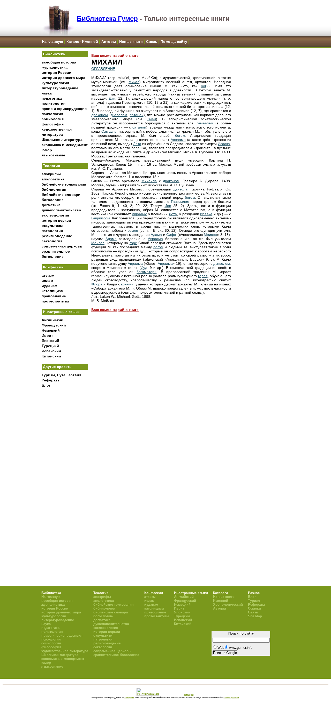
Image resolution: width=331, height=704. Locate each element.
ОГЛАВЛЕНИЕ (103, 69)
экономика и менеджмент (65, 145)
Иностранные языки (61, 312)
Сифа (171, 235)
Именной (220, 601)
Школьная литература (62, 140)
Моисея (210, 235)
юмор (47, 150)
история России (56, 72)
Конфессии (53, 267)
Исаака (224, 144)
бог (203, 86)
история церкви (56, 220)
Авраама (178, 140)
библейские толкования (64, 184)
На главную (52, 41)
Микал (134, 82)
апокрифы (51, 174)
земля (133, 230)
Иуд (144, 268)
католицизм (52, 291)
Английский (52, 320)
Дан (112, 98)
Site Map (255, 616)
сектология (52, 241)
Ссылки (254, 608)
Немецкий (51, 330)
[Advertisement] (65, 475)
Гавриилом (180, 201)
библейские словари (61, 195)
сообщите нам (231, 697)
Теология (51, 166)
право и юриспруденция (64, 109)
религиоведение (57, 236)
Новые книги (131, 41)
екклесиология (55, 215)
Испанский (51, 351)
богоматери (146, 272)
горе (133, 243)
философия (53, 124)
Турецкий (50, 346)
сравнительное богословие (116, 655)
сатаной (137, 115)
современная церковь (62, 246)
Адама (156, 235)
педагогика (52, 98)
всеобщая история (59, 62)
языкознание (53, 155)
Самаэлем (204, 123)
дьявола (180, 189)
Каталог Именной (82, 41)
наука (47, 93)
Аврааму (139, 214)
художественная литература (64, 651)
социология (53, 119)
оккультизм (52, 225)
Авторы (108, 41)
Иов (167, 206)
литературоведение (60, 88)
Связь (151, 41)
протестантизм (55, 301)
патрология (52, 231)
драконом (99, 115)
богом (180, 135)
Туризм (254, 601)
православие (54, 296)
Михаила (149, 181)
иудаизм (49, 286)
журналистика (54, 67)
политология (53, 103)
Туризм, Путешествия (61, 375)
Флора (96, 284)
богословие (53, 200)
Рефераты (51, 380)
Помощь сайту (174, 41)
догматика (51, 205)
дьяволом (119, 115)
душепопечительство (61, 210)
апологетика (53, 179)
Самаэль (108, 131)
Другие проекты (57, 367)
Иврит (47, 335)
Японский (50, 341)
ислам (47, 280)
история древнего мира (63, 78)
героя (203, 276)
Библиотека (54, 54)
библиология (54, 189)
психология (52, 114)
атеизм (48, 275)
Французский (54, 325)
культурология (55, 83)
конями (127, 284)
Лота (137, 144)
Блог (46, 385)
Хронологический (228, 604)
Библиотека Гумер (107, 18)
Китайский (51, 356)
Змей (151, 119)
